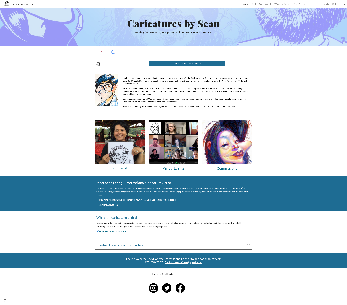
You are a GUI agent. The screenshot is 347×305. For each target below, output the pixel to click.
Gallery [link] (335, 4)
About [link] (268, 4)
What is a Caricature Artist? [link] (287, 4)
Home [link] (245, 4)
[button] (343, 4)
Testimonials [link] (323, 4)
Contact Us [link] (256, 4)
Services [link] (307, 4)
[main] (173, 27)
